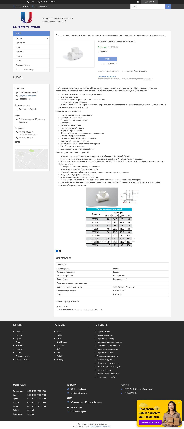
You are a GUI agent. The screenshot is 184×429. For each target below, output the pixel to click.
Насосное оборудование (106, 360)
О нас (18, 47)
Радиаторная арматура (106, 339)
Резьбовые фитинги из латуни (108, 367)
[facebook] (57, 252)
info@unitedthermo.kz (27, 96)
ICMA (58, 353)
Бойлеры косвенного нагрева (108, 374)
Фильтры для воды (104, 370)
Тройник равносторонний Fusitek (118, 35)
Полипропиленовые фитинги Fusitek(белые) (83, 35)
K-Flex (59, 339)
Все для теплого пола (105, 335)
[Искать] (168, 6)
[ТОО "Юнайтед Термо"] (26, 20)
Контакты (19, 52)
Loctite (59, 335)
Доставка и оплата (23, 65)
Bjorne (59, 332)
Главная (19, 332)
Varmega (60, 360)
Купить (107, 59)
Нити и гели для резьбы (106, 377)
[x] (60, 252)
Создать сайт (42, 2)
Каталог (19, 38)
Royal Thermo (62, 342)
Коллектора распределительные (109, 342)
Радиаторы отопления (105, 353)
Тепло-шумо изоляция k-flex (107, 356)
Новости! (19, 56)
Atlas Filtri (60, 346)
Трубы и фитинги (103, 332)
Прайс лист (20, 43)
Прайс (18, 339)
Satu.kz (104, 424)
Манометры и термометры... (107, 363)
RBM (58, 349)
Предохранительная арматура (108, 346)
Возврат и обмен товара (25, 70)
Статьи (18, 61)
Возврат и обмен (22, 360)
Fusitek (59, 356)
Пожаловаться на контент (101, 426)
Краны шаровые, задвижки (107, 349)
